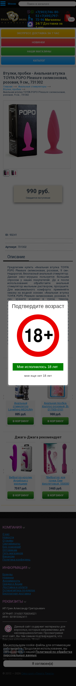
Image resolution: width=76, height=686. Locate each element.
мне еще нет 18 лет (38, 375)
